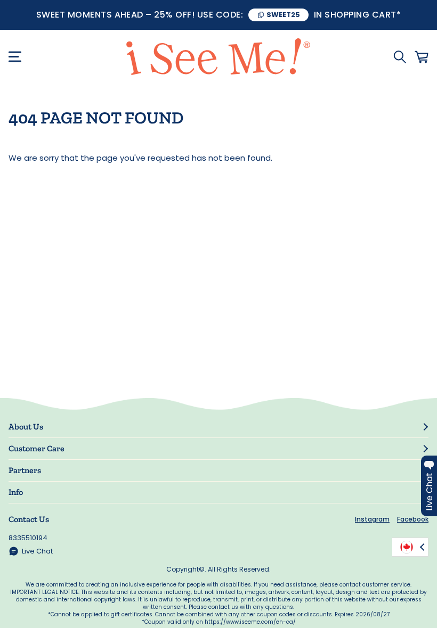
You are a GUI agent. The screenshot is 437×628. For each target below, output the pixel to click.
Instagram (372, 519)
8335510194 (28, 538)
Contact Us (29, 519)
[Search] (399, 57)
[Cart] (421, 57)
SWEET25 (283, 15)
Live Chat (37, 551)
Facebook (412, 519)
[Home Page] (218, 56)
